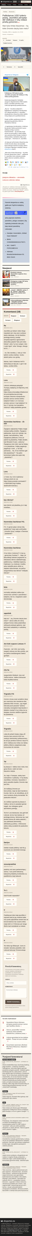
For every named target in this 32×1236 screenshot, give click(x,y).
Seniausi (22, 316)
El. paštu (21, 40)
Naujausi (13, 316)
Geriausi (7, 320)
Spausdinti (20, 67)
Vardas (7, 979)
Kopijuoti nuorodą (7, 43)
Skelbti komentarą (13, 1002)
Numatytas (9, 67)
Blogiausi (17, 320)
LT (19, 1)
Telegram (15, 40)
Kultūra (26, 4)
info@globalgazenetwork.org (14, 1230)
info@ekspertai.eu (19, 191)
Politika (14, 4)
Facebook (8, 40)
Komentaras (9, 986)
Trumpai (9, 4)
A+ (15, 67)
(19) (18, 22)
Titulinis (3, 4)
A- (3, 67)
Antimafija (20, 4)
